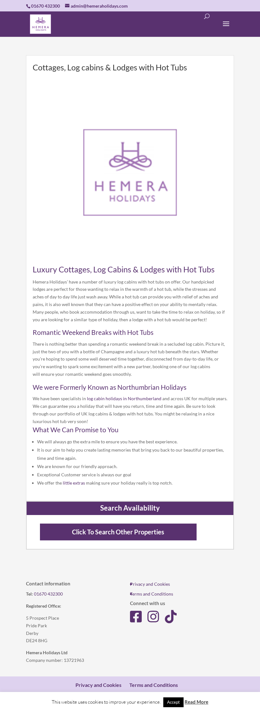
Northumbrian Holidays (151, 387)
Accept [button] (173, 702)
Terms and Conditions (151, 594)
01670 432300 (48, 594)
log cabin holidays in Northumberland (124, 398)
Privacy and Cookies (150, 584)
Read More (196, 702)
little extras (74, 483)
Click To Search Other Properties (118, 532)
